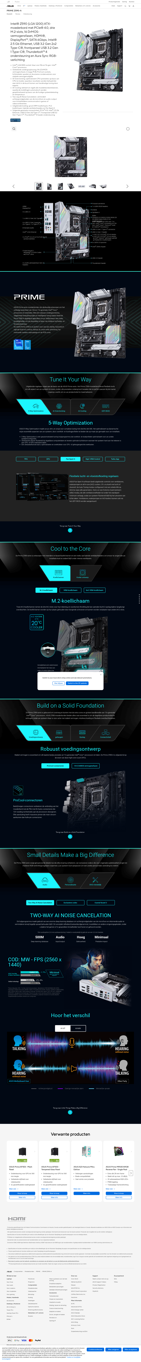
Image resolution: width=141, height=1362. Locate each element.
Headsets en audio (55, 1302)
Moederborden (32, 1288)
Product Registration (99, 1285)
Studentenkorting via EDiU (79, 1331)
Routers (30, 1316)
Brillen (9, 1319)
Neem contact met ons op (100, 1279)
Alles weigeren (113, 1350)
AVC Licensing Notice (77, 1319)
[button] (124, 1)
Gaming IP (52, 1321)
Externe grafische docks (35, 1310)
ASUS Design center (77, 1310)
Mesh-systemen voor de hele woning (58, 1279)
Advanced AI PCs (76, 1307)
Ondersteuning (27, 14)
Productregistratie (114, 2)
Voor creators (11, 1288)
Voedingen (31, 1300)
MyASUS (95, 1291)
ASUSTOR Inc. (75, 1288)
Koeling (30, 1297)
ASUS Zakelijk (75, 1313)
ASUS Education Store (78, 1316)
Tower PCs (10, 1310)
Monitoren (31, 1279)
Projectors (31, 1282)
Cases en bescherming (56, 1308)
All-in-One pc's (11, 1307)
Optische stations (33, 1307)
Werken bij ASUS (76, 1282)
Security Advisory (98, 1288)
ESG (115, 1279)
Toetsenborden (54, 1296)
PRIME (38, 1271)
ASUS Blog (74, 1322)
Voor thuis (10, 1282)
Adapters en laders (55, 1311)
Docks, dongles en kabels (57, 1314)
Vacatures (74, 1297)
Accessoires (10, 1301)
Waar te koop (22, 1193)
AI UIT (63, 1028)
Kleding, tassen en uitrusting (57, 1305)
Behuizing (31, 1294)
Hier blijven (58, 683)
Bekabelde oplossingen (56, 1287)
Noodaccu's (53, 1318)
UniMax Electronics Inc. (78, 1294)
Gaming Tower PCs (12, 1313)
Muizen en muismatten (56, 1299)
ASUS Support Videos (99, 1282)
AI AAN (78, 1028)
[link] (10, 6)
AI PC (73, 1304)
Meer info (22, 1197)
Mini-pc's (9, 1316)
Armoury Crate (75, 1325)
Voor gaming (11, 1294)
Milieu (116, 1282)
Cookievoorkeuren (95, 1350)
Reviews (17, 14)
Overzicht (9, 14)
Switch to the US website (77, 683)
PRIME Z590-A (14, 10)
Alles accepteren (131, 1350)
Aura (72, 1328)
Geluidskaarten (32, 1304)
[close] (101, 674)
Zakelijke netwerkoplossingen (58, 1290)
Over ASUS (74, 1279)
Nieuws (73, 1285)
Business (131, 2)
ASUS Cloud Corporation (79, 1291)
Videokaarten (32, 1291)
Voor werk (10, 1285)
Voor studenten (11, 1291)
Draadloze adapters (55, 1283)
